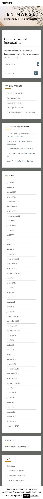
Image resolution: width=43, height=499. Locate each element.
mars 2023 (11, 187)
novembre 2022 (13, 206)
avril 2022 (10, 240)
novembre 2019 (13, 373)
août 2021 (11, 278)
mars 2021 (11, 302)
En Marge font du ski (15, 107)
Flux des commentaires (16, 475)
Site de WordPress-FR (15, 480)
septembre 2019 (13, 383)
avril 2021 (10, 297)
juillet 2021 (11, 283)
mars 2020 (11, 354)
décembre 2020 (13, 316)
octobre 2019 (12, 378)
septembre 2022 (13, 216)
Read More (34, 495)
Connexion (11, 466)
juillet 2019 (11, 392)
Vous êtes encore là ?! (15, 93)
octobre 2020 (12, 326)
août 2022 (11, 220)
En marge (7, 2)
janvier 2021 (11, 311)
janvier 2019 (11, 421)
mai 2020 (10, 345)
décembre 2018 (13, 426)
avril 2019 (10, 407)
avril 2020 (10, 349)
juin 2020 (10, 340)
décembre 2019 (13, 369)
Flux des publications (15, 470)
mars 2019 (11, 412)
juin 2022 (10, 230)
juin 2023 (10, 182)
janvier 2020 (11, 364)
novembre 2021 (13, 264)
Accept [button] (26, 496)
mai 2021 (10, 292)
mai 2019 (10, 402)
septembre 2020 (13, 330)
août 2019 (11, 388)
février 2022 (11, 249)
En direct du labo (13, 98)
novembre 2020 (13, 321)
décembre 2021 (13, 259)
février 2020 (11, 359)
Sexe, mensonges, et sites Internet (21, 112)
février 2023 (11, 192)
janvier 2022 (11, 254)
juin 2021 (10, 287)
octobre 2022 (12, 211)
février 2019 (11, 416)
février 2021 (11, 306)
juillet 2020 (11, 335)
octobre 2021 (12, 268)
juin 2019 (10, 397)
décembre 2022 (13, 201)
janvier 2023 (11, 197)
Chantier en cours (14, 103)
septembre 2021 (13, 273)
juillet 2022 (11, 225)
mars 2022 (11, 244)
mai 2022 (10, 235)
